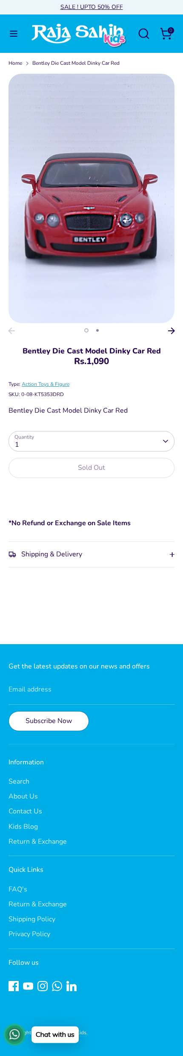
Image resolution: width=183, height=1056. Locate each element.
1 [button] (86, 330)
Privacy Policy (29, 934)
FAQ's (18, 889)
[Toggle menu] (13, 33)
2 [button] (97, 330)
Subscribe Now (49, 721)
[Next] (171, 330)
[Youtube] (28, 986)
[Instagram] (42, 986)
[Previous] (11, 330)
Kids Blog (23, 826)
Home (15, 63)
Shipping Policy (32, 919)
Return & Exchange (38, 841)
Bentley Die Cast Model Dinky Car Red (76, 63)
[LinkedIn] (71, 986)
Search (19, 781)
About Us (23, 796)
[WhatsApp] (57, 986)
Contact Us (25, 811)
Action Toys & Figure (45, 384)
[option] (91, 198)
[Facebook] (14, 986)
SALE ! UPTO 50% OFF (91, 7)
